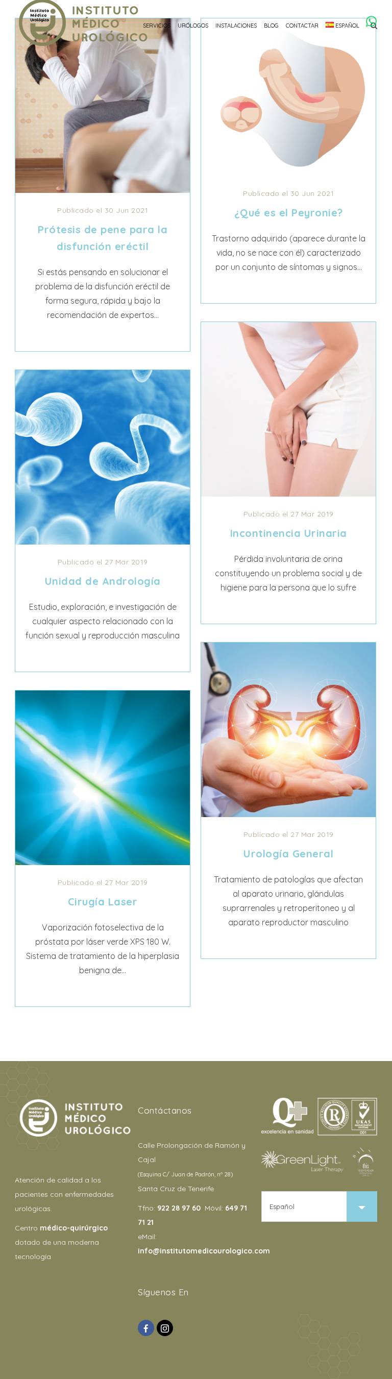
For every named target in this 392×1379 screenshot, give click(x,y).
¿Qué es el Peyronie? (288, 212)
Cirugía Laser (103, 901)
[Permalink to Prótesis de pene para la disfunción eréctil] (102, 190)
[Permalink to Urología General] (288, 814)
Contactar (302, 25)
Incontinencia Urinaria (288, 533)
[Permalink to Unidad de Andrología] (102, 541)
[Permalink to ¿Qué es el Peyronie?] (288, 173)
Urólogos (193, 25)
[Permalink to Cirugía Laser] (102, 862)
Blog (271, 25)
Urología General (288, 853)
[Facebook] (146, 1328)
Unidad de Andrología (103, 581)
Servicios (156, 25)
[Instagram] (165, 1328)
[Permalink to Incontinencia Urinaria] (288, 493)
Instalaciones (236, 25)
